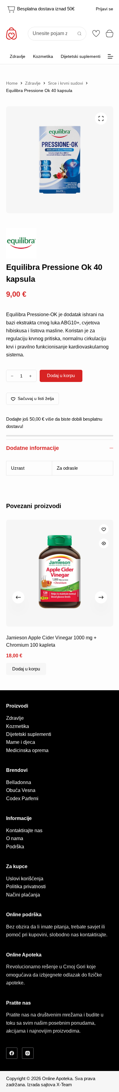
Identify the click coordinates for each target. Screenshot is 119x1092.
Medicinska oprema (27, 750)
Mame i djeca (20, 742)
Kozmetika (43, 56)
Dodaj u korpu (61, 375)
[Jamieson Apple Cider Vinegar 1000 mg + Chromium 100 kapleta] (59, 573)
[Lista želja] (96, 33)
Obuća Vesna (20, 790)
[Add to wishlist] (104, 529)
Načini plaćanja (23, 894)
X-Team (64, 1084)
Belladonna (18, 782)
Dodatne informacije (32, 448)
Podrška (15, 846)
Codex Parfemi (22, 798)
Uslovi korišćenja (24, 878)
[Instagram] (28, 1053)
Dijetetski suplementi (80, 56)
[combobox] (50, 34)
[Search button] (79, 33)
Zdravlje (17, 56)
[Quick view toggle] (104, 543)
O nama (14, 838)
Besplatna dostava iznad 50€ (45, 8)
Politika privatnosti (26, 886)
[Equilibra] (21, 243)
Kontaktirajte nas (24, 830)
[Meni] (110, 56)
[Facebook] (12, 1053)
